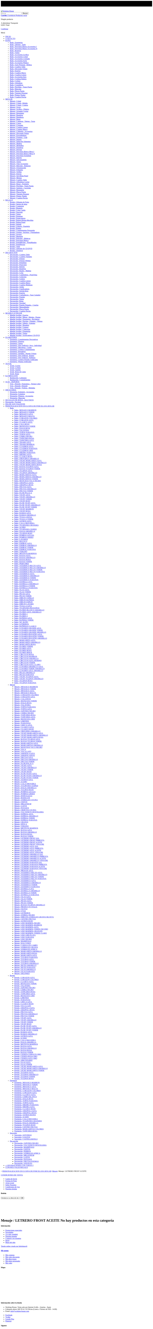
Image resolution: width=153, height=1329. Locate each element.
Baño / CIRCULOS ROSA (24, 654)
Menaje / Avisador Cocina (19, 111)
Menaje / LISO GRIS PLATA (25, 935)
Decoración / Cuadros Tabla (20, 255)
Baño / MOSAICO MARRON (25, 410)
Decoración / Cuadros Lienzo (20, 281)
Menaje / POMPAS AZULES (25, 792)
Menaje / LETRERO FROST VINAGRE (29, 844)
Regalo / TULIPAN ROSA (24, 1078)
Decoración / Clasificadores (19, 289)
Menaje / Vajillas (16, 172)
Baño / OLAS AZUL (22, 590)
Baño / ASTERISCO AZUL (24, 574)
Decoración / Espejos (17, 293)
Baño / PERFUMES (21, 564)
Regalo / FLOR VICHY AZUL (25, 1026)
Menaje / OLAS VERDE (23, 899)
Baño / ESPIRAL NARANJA (25, 549)
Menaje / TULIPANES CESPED (26, 786)
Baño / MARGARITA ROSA (25, 644)
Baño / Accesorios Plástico (19, 63)
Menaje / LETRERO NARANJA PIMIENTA (30, 864)
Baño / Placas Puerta (17, 91)
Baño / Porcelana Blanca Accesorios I (23, 47)
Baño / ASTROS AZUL (23, 521)
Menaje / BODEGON (22, 798)
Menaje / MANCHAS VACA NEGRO (28, 747)
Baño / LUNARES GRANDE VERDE (28, 630)
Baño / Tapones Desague (19, 93)
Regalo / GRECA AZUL (23, 1002)
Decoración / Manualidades (19, 307)
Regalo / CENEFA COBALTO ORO (27, 1054)
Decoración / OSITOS (22, 1149)
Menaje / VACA (20, 749)
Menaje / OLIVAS (20, 909)
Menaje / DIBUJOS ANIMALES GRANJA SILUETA (34, 917)
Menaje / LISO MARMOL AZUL (26, 927)
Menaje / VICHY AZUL (23, 765)
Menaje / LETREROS (22, 913)
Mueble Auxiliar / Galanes (19, 327)
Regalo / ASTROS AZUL (23, 1036)
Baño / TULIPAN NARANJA (25, 683)
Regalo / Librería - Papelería (20, 226)
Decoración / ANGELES (23, 1163)
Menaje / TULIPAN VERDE (24, 961)
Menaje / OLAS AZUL (22, 897)
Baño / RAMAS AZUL (22, 513)
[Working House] (7, 11)
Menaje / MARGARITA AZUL (25, 955)
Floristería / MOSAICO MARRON (27, 1083)
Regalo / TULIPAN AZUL (24, 1072)
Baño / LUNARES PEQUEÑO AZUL (28, 634)
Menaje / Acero (15, 107)
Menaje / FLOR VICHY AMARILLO (28, 776)
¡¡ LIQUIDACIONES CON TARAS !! (19, 1165)
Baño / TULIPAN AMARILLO (25, 473)
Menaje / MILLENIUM (22, 804)
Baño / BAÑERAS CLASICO (25, 626)
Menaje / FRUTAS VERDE (24, 761)
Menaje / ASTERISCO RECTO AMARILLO (30, 875)
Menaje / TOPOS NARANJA (25, 707)
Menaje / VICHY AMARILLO (25, 767)
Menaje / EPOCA (20, 824)
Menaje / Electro (16, 174)
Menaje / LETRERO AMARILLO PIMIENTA (31, 856)
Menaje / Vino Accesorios (19, 164)
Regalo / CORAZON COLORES (26, 980)
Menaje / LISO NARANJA (24, 937)
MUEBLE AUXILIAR (13, 313)
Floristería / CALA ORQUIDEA (26, 1119)
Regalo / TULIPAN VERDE (24, 1076)
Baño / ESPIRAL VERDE (23, 547)
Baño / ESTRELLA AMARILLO (26, 584)
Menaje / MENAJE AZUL (23, 870)
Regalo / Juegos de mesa (18, 204)
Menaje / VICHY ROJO (23, 772)
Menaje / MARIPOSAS (22, 941)
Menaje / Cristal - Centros (19, 105)
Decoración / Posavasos (18, 265)
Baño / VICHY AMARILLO (24, 497)
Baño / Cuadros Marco (18, 73)
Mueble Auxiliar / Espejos (19, 315)
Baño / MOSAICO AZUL (23, 414)
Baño (12, 408)
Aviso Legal (9, 1183)
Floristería (13, 1081)
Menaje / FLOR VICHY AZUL (25, 774)
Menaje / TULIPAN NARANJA (26, 957)
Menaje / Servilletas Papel (19, 176)
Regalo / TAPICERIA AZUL (24, 994)
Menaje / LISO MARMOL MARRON (28, 925)
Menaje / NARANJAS (22, 723)
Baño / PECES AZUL (22, 594)
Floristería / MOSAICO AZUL (25, 1087)
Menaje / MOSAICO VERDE (25, 689)
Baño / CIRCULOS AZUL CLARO (27, 665)
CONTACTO (10, 38)
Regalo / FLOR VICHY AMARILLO (28, 1028)
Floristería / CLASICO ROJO (25, 1109)
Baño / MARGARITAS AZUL (25, 475)
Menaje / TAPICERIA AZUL (25, 717)
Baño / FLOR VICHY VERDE (25, 507)
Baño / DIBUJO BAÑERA (24, 600)
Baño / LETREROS (21, 624)
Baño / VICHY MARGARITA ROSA (28, 465)
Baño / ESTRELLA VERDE (24, 586)
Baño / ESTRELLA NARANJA (26, 588)
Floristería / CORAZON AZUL (25, 1093)
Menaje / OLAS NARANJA (24, 971)
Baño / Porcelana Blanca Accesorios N (23, 49)
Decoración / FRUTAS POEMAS (26, 1161)
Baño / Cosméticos (16, 85)
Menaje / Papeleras (16, 148)
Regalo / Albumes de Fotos (19, 202)
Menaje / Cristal (15, 101)
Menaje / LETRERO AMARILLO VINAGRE (31, 860)
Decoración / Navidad (17, 303)
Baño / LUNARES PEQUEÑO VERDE (29, 636)
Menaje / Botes (15, 119)
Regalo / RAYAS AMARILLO (25, 1048)
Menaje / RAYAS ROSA (23, 834)
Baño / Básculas (15, 89)
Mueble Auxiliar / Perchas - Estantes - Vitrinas (26, 321)
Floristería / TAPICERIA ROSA (25, 1131)
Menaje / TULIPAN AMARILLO (26, 963)
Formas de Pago (11, 1181)
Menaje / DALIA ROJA (23, 703)
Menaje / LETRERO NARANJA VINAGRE (30, 868)
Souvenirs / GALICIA (22, 1137)
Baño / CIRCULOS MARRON (25, 656)
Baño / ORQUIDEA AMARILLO (26, 459)
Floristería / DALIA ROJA (23, 1099)
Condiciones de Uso (12, 1187)
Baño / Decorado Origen (18, 69)
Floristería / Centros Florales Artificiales (24, 360)
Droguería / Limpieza (17, 394)
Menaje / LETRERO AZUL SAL (26, 846)
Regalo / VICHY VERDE (23, 1022)
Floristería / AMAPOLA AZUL (25, 1111)
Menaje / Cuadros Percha (19, 198)
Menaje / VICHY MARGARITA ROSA (28, 737)
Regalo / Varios (15, 214)
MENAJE (9, 99)
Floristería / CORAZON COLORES (27, 1091)
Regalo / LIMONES (21, 998)
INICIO (8, 36)
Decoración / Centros (17, 279)
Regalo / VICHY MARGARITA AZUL (28, 1066)
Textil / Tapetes (15, 370)
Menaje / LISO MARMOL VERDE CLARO (30, 933)
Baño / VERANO (20, 551)
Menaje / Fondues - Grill (18, 137)
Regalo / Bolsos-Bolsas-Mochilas (21, 220)
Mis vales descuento (12, 1257)
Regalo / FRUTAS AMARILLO (26, 1014)
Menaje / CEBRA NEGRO (24, 713)
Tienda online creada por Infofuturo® (14, 1246)
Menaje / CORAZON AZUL (24, 697)
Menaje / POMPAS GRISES (24, 794)
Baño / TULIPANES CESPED (25, 529)
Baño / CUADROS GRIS (23, 450)
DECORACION (11, 253)
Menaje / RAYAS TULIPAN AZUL (27, 739)
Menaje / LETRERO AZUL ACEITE (27, 850)
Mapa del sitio (10, 1242)
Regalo (12, 975)
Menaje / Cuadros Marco (18, 129)
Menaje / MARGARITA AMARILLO (28, 951)
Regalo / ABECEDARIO (23, 1060)
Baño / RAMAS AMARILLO (25, 515)
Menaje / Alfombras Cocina (19, 182)
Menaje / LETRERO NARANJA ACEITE (29, 866)
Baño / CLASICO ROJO (23, 457)
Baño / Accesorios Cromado (20, 59)
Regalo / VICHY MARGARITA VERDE (29, 1070)
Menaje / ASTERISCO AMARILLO (27, 883)
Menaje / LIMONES (21, 721)
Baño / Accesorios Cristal (19, 57)
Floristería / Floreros (17, 341)
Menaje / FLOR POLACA (23, 763)
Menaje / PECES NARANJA (25, 967)
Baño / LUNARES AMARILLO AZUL (28, 667)
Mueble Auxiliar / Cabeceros (20, 329)
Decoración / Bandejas (18, 269)
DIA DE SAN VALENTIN (15, 404)
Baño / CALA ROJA (21, 424)
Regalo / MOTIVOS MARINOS (26, 1044)
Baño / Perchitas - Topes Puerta (21, 87)
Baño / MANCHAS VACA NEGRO (27, 481)
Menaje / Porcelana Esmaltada (20, 156)
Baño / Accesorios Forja (18, 61)
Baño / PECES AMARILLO (24, 673)
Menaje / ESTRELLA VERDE (25, 893)
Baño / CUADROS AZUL (24, 446)
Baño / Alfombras (16, 83)
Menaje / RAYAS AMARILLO (25, 832)
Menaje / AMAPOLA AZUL (24, 753)
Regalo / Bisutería (16, 208)
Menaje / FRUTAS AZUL (23, 757)
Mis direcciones (10, 1259)
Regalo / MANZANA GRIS (24, 996)
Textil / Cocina (15, 366)
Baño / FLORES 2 (21, 616)
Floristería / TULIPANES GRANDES (28, 1121)
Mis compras (9, 1255)
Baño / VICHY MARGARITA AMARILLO (30, 463)
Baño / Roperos (15, 51)
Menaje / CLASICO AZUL (24, 727)
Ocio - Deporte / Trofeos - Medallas (22, 388)
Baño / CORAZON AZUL (24, 420)
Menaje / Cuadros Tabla (18, 180)
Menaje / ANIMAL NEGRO (24, 915)
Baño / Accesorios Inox (18, 77)
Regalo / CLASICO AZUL (24, 982)
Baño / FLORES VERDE (23, 646)
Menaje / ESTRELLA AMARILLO (27, 891)
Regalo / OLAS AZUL (22, 1062)
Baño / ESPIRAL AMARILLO (25, 545)
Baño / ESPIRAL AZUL (23, 543)
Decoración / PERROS (22, 1151)
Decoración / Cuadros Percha (20, 311)
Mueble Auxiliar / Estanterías (20, 331)
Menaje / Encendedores (18, 135)
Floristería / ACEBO (21, 1117)
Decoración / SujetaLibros (19, 291)
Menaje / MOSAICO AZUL (24, 691)
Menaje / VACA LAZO (22, 751)
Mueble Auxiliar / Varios (18, 333)
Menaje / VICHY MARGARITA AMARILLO (31, 735)
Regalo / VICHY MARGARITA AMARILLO (31, 1068)
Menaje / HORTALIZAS (23, 796)
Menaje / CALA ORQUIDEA (25, 784)
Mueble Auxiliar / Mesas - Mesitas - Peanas (25, 317)
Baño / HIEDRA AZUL (23, 454)
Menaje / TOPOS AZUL (23, 709)
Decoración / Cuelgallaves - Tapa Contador (25, 295)
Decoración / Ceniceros (18, 277)
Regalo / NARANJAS (22, 1000)
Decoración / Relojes (17, 267)
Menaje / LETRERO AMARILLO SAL (28, 854)
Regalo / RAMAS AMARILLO (25, 1034)
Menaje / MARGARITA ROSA (25, 953)
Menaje (12, 685)
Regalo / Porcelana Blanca (19, 240)
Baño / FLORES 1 (21, 614)
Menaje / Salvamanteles (18, 160)
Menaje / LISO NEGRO (23, 939)
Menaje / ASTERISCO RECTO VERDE (29, 877)
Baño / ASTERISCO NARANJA (26, 580)
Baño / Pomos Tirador (17, 95)
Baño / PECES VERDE (23, 596)
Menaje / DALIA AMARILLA (25, 788)
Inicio (7, 1240)
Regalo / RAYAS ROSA (23, 1050)
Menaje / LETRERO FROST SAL (26, 838)
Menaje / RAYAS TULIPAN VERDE (28, 741)
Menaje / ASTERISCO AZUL (25, 881)
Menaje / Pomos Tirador (18, 196)
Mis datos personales (12, 1261)
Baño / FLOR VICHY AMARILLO (27, 505)
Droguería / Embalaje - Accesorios (22, 392)
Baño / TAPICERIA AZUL (24, 440)
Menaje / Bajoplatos (17, 113)
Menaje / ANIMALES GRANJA (26, 947)
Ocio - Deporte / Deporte (19, 386)
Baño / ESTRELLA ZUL (23, 582)
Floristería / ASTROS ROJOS (25, 1115)
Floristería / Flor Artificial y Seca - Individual (26, 345)
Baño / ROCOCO (20, 541)
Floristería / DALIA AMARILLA (26, 1123)
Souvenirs (13, 1133)
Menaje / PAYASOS (21, 808)
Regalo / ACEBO (20, 1038)
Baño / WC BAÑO (21, 622)
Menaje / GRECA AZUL (23, 725)
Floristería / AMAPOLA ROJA (25, 1113)
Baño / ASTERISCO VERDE (25, 578)
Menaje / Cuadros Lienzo (19, 127)
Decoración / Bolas (16, 301)
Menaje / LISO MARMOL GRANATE (28, 931)
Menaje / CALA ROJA (22, 699)
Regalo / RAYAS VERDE (23, 1052)
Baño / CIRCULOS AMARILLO (26, 658)
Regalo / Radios (15, 228)
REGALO (9, 200)
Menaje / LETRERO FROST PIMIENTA (29, 840)
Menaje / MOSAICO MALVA (25, 693)
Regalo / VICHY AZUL (23, 1018)
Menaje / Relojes (16, 158)
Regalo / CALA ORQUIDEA (25, 1040)
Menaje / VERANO (21, 826)
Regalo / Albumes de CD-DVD (21, 249)
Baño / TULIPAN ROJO (23, 533)
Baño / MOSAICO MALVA (24, 416)
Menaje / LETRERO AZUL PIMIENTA (28, 848)
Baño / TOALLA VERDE (23, 519)
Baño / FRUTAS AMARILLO (25, 489)
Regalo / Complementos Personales (22, 230)
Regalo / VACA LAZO (22, 1006)
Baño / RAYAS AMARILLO (24, 557)
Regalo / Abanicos (16, 251)
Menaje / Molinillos (17, 146)
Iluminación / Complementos (20, 380)
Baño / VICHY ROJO (22, 501)
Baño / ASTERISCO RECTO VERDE (28, 570)
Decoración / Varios (17, 299)
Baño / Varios (14, 53)
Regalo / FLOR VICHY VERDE (26, 1030)
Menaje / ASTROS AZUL (23, 780)
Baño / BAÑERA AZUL (23, 618)
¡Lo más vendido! (11, 1234)
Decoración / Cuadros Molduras (21, 285)
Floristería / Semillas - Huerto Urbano (23, 354)
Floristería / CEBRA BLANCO (25, 1097)
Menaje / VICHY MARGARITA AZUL (28, 733)
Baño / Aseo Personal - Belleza (21, 65)
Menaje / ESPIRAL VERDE (24, 818)
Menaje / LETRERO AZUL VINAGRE (28, 852)
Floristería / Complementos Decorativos (24, 339)
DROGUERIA (10, 390)
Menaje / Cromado (16, 125)
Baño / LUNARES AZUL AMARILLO (28, 671)
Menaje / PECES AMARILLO (25, 965)
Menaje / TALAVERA (22, 705)
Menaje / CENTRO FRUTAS (25, 919)
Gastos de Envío (11, 1179)
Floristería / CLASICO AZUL (25, 1095)
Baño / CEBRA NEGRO (23, 436)
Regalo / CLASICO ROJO (24, 1004)
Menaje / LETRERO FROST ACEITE (28, 842)
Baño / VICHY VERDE (23, 499)
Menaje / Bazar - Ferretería (19, 184)
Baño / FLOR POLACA (23, 493)
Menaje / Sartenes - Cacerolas (20, 188)
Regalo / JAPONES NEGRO (24, 988)
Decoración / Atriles (17, 287)
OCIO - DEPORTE (12, 382)
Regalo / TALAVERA (22, 986)
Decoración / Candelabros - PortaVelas (23, 275)
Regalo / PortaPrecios (17, 244)
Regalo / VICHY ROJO (22, 1024)
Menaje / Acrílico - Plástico (19, 109)
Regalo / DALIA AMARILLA (25, 1042)
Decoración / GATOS (22, 1157)
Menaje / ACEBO (20, 782)
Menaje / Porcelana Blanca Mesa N (22, 154)
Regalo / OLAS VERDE (23, 1064)
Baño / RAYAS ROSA (22, 560)
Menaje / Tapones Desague (19, 194)
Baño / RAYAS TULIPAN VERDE (27, 469)
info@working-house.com (19, 1311)
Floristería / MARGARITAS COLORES (29, 1129)
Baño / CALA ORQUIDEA (24, 523)
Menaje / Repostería (17, 190)
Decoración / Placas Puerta (19, 309)
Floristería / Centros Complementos (22, 349)
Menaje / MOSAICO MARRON (26, 687)
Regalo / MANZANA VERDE (25, 984)
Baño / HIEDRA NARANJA (24, 452)
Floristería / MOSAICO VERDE (26, 1085)
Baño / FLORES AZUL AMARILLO (27, 612)
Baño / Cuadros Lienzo (18, 75)
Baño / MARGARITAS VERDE (26, 479)
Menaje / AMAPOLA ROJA (24, 755)
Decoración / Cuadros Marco (20, 283)
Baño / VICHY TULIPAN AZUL (26, 677)
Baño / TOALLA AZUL (23, 606)
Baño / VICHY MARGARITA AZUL (28, 461)
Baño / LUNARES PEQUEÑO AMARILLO (30, 638)
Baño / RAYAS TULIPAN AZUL (26, 467)
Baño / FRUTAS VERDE (23, 491)
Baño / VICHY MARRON (24, 509)
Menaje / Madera (16, 144)
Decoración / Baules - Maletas (20, 271)
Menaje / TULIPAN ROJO (24, 790)
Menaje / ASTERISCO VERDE (25, 885)
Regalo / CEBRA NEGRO (24, 990)
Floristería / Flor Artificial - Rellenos (22, 358)
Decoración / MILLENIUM (24, 1155)
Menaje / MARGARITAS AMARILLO (28, 745)
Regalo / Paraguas (16, 216)
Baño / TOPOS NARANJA (24, 432)
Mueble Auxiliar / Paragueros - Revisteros (24, 319)
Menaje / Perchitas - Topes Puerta (21, 186)
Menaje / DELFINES (22, 973)
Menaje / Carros (15, 123)
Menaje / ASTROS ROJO (23, 921)
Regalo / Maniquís (16, 236)
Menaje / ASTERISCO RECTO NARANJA (30, 879)
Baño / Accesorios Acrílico (19, 55)
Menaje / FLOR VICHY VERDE (26, 778)
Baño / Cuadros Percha (18, 97)
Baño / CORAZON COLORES (25, 418)
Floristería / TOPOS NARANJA (26, 1101)
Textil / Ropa (14, 374)
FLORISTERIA (11, 337)
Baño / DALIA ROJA (22, 428)
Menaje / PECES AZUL (23, 901)
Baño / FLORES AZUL (23, 648)
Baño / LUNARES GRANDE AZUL (27, 628)
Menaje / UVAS (20, 911)
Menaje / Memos (16, 178)
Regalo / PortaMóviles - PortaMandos (23, 242)
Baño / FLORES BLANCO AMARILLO (29, 610)
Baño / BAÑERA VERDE (24, 620)
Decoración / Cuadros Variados (21, 257)
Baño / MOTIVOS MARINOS (25, 553)
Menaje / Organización (18, 168)
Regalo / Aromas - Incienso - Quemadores (25, 232)
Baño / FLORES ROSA (23, 650)
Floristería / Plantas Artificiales (20, 362)
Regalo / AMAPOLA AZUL (24, 1008)
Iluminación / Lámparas (18, 378)
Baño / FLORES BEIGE (23, 652)
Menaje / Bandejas (16, 115)
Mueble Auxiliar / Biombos (19, 325)
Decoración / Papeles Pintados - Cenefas (24, 305)
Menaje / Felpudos (16, 170)
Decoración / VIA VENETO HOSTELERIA (30, 1145)
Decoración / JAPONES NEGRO (26, 1143)
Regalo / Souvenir (16, 212)
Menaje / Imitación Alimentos (20, 141)
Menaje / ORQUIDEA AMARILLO (27, 731)
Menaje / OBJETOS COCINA (25, 810)
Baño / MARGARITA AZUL (25, 640)
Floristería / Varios (16, 343)
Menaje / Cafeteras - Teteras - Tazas (22, 121)
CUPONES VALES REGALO (16, 1167)
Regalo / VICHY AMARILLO (25, 1020)
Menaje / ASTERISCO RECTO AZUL (28, 873)
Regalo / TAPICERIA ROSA (24, 992)
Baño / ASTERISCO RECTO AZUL (27, 566)
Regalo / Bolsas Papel (17, 222)
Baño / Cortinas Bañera (18, 79)
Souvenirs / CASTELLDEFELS (26, 1139)
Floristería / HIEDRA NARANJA (26, 1105)
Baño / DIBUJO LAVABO (24, 604)
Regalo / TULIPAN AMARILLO (26, 1074)
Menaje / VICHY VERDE (23, 770)
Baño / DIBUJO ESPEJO (23, 602)
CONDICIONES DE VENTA (12, 1175)
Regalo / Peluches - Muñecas (20, 238)
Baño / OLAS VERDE (22, 592)
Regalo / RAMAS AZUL (23, 1032)
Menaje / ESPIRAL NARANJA (25, 820)
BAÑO (8, 41)
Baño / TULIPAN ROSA (23, 681)
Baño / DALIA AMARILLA (24, 531)
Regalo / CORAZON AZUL (24, 978)
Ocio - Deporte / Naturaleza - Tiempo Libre (25, 384)
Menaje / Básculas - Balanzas (20, 166)
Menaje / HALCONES (22, 943)
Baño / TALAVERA (21, 430)
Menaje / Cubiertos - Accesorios (21, 131)
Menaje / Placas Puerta (18, 192)
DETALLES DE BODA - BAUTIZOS (19, 400)
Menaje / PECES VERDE (23, 903)
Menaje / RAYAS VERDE (23, 836)
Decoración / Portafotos (18, 263)
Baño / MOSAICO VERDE (24, 412)
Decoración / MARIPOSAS (24, 1147)
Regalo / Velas (15, 246)
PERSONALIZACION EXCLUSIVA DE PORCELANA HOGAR (29, 406)
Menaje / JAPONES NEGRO (25, 711)
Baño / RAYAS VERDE (23, 562)
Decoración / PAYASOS (23, 1159)
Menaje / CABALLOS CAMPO (26, 945)
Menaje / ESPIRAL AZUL (23, 814)
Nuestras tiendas (11, 1189)
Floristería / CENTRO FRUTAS (26, 1127)
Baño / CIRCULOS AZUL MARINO (28, 660)
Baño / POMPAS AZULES (24, 535)
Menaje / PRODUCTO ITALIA (25, 907)
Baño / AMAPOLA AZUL (24, 483)
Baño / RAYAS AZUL (22, 555)
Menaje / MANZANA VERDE (25, 701)
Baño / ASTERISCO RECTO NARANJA (29, 572)
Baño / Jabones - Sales (18, 45)
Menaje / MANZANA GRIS (24, 719)
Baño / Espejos (15, 71)
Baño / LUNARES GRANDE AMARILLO (30, 632)
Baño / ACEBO (20, 527)
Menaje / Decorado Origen (19, 133)
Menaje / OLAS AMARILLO (25, 969)
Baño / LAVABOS (21, 539)
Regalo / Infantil (15, 224)
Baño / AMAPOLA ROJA (23, 485)
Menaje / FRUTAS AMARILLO (26, 759)
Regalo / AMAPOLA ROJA (24, 1010)
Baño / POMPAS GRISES (23, 537)
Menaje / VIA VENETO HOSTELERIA (29, 812)
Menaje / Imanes (16, 139)
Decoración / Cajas (16, 273)
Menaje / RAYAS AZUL (23, 830)
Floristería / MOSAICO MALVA (26, 1089)
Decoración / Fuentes (17, 297)
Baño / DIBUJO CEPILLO (24, 598)
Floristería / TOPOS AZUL (24, 1103)
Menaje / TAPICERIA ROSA (25, 715)
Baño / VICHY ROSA (22, 511)
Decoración (14, 1141)
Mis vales (8, 1263)
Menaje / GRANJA (21, 822)
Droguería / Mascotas (17, 398)
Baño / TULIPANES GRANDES (26, 525)
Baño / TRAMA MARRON (24, 444)
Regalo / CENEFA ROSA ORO (25, 1056)
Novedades (9, 1232)
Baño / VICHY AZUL (22, 495)
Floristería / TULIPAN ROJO (25, 1125)
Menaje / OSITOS (20, 802)
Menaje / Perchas (16, 150)
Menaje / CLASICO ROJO (24, 729)
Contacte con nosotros (13, 1238)
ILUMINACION (11, 376)
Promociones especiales (13, 1230)
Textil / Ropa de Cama (18, 372)
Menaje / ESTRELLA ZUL (24, 889)
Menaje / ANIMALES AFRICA (25, 949)
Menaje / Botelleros (17, 117)
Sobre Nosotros (10, 1185)
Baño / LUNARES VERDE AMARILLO (29, 669)
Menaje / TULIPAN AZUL (24, 959)
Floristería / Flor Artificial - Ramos (22, 356)
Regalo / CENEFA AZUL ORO (25, 1058)
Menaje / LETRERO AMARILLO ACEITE (30, 858)
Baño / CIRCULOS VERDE (24, 662)
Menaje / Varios (15, 162)
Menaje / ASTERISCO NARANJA (27, 887)
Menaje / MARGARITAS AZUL (26, 743)
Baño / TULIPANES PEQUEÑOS (26, 608)
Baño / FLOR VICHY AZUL (25, 503)
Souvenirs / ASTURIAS (23, 1135)
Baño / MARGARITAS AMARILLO (27, 477)
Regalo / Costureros (17, 206)
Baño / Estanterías (16, 43)
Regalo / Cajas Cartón (17, 210)
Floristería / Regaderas (18, 352)
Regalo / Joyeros (16, 234)
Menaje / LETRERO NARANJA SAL (28, 862)
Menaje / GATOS (20, 806)
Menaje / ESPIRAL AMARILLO (26, 816)
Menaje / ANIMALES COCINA (26, 800)
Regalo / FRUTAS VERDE (24, 1016)
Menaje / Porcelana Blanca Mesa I (22, 152)
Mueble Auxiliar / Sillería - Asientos (22, 323)
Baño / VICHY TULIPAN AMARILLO (28, 679)
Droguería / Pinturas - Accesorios (21, 396)
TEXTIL (8, 364)
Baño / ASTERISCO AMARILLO (26, 576)
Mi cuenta (5, 1251)
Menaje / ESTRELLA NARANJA (26, 895)
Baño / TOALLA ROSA (23, 517)
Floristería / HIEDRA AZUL (24, 1107)
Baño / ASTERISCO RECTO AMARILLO (30, 568)
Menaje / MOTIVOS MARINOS (26, 828)
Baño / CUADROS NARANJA (25, 448)
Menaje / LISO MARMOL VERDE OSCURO (31, 929)
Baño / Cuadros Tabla (17, 67)
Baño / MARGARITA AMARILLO (27, 642)
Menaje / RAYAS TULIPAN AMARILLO (29, 905)
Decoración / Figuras (17, 259)
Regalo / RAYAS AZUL (23, 1046)
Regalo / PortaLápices (17, 218)
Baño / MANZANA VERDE (24, 426)
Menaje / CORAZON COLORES (26, 695)
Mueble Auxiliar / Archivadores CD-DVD (25, 335)
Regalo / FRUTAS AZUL (23, 1012)
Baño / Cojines (15, 81)
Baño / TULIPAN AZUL (23, 471)
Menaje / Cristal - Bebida (19, 103)
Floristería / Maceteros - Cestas (21, 347)
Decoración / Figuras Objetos (20, 261)
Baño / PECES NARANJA (24, 675)
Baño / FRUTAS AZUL (23, 487)
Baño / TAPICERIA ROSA (24, 438)
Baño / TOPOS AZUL (22, 434)
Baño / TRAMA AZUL (22, 442)
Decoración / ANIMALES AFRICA (27, 1153)
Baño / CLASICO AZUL (23, 422)
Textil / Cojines (15, 368)
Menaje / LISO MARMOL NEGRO (27, 923)
